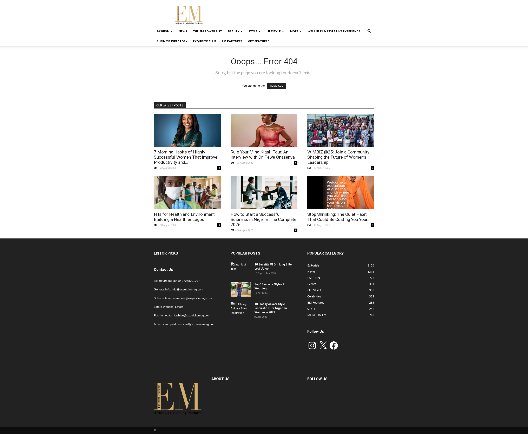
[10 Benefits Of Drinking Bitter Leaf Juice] (241, 269)
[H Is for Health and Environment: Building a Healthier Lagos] (187, 192)
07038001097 (191, 280)
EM (155, 167)
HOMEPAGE (276, 86)
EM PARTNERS (232, 41)
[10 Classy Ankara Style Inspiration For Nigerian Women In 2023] (241, 309)
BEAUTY (233, 31)
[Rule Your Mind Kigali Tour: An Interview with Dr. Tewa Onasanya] (264, 130)
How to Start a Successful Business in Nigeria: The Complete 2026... (263, 219)
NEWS (183, 31)
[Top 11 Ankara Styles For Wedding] (241, 289)
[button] (369, 32)
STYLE (253, 31)
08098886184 (168, 280)
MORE (294, 31)
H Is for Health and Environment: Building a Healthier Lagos (185, 217)
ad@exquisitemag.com (200, 324)
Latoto (179, 306)
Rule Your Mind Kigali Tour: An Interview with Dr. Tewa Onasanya (263, 155)
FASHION (163, 31)
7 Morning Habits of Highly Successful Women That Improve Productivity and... (185, 157)
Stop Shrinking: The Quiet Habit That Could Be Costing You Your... (338, 217)
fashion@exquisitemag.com (192, 315)
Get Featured (259, 41)
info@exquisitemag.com (187, 289)
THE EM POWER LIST (207, 31)
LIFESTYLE (273, 31)
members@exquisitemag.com (192, 298)
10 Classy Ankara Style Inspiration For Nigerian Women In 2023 (271, 308)
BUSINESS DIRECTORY (172, 41)
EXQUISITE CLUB (204, 41)
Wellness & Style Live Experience (334, 31)
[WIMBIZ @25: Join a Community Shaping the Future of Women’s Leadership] (340, 130)
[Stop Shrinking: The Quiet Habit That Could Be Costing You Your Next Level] (340, 192)
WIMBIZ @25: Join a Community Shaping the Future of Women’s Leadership (338, 157)
